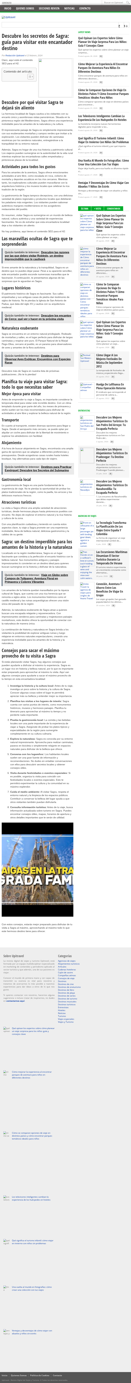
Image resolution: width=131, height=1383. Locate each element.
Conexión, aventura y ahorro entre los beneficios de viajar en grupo (109, 589)
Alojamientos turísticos (69, 963)
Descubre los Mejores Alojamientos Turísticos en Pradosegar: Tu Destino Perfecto (112, 454)
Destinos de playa (66, 992)
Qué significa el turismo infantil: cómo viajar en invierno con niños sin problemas (103, 140)
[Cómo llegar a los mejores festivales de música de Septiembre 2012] (87, 360)
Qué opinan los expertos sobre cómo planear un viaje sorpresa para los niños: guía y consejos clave (102, 41)
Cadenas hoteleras (67, 969)
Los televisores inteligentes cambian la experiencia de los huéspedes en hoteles (102, 118)
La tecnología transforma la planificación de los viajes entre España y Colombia (111, 528)
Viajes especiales (66, 1019)
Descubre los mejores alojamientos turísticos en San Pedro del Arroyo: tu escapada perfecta (112, 422)
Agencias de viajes (67, 960)
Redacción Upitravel (14, 55)
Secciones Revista (49, 8)
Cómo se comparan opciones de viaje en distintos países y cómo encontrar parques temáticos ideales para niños (103, 93)
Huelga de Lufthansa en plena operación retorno (111, 386)
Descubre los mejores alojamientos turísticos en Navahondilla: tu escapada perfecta (112, 486)
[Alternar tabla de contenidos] (29, 77)
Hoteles (61, 1010)
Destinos (62, 981)
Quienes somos (25, 8)
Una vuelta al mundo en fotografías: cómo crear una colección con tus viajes (103, 162)
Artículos (62, 966)
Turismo (62, 1016)
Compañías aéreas (67, 975)
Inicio (7, 8)
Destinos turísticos (67, 1004)
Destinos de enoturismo (69, 987)
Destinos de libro (66, 989)
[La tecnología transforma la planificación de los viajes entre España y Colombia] (87, 546)
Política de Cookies (39, 1375)
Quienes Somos (19, 1375)
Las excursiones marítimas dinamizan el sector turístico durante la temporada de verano (111, 557)
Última (84, 208)
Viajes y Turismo (66, 1021)
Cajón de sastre (65, 972)
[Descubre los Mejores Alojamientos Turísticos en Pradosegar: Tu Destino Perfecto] (87, 462)
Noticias (69, 8)
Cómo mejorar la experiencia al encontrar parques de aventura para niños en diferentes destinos (103, 67)
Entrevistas (84, 410)
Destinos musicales (67, 1001)
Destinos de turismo (67, 998)
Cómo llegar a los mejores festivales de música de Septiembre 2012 (109, 360)
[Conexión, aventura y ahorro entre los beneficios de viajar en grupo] (87, 598)
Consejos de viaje (66, 978)
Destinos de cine (66, 984)
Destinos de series (67, 995)
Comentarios (113, 208)
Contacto (6, 2)
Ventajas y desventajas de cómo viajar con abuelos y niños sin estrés (103, 184)
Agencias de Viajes (87, 515)
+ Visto (97, 208)
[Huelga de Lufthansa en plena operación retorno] (87, 390)
